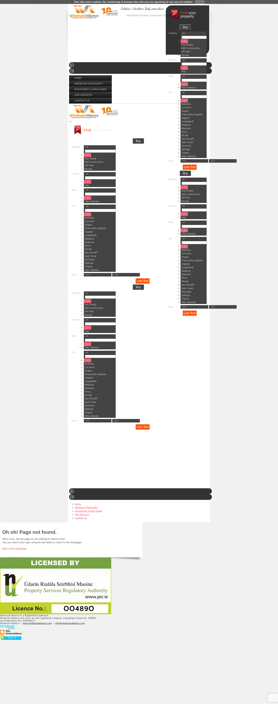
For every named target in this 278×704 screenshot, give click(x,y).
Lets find (190, 167)
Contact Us (82, 100)
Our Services (83, 95)
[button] (194, 76)
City (170, 92)
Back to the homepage (14, 548)
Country (172, 60)
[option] (184, 68)
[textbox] (194, 64)
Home (77, 78)
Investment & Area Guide (90, 89)
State (170, 76)
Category (172, 179)
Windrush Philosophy (88, 83)
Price (170, 161)
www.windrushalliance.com (37, 623)
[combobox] (194, 67)
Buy (185, 173)
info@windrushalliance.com (70, 623)
